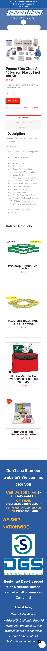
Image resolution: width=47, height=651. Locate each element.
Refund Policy (23, 607)
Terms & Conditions (23, 614)
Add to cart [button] (24, 258)
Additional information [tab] (23, 122)
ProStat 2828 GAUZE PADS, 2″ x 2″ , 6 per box (23, 322)
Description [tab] (23, 117)
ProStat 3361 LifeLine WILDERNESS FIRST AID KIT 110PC (23, 378)
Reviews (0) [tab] (23, 127)
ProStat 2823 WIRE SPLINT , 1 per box (23, 267)
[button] (23, 22)
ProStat (37, 107)
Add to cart (12, 100)
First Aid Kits (28, 107)
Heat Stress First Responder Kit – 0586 (23, 433)
